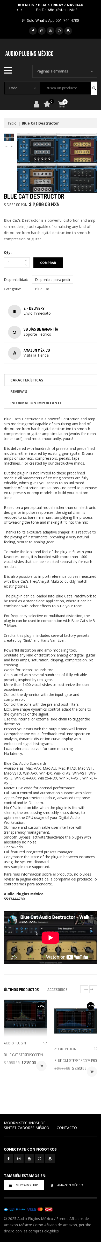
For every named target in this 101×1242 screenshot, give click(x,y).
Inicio (12, 123)
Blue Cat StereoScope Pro (75, 1060)
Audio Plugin (15, 1043)
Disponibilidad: (16, 279)
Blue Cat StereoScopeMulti (26, 1055)
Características (26, 380)
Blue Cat (42, 288)
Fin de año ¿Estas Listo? (56, 9)
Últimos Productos (21, 989)
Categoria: (12, 288)
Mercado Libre (27, 1185)
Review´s (18, 391)
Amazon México (70, 1185)
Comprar (48, 263)
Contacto (67, 1127)
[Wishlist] (45, 1043)
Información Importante (36, 402)
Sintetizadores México (26, 1127)
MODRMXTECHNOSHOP (25, 1122)
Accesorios (57, 989)
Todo (13, 87)
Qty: (8, 252)
